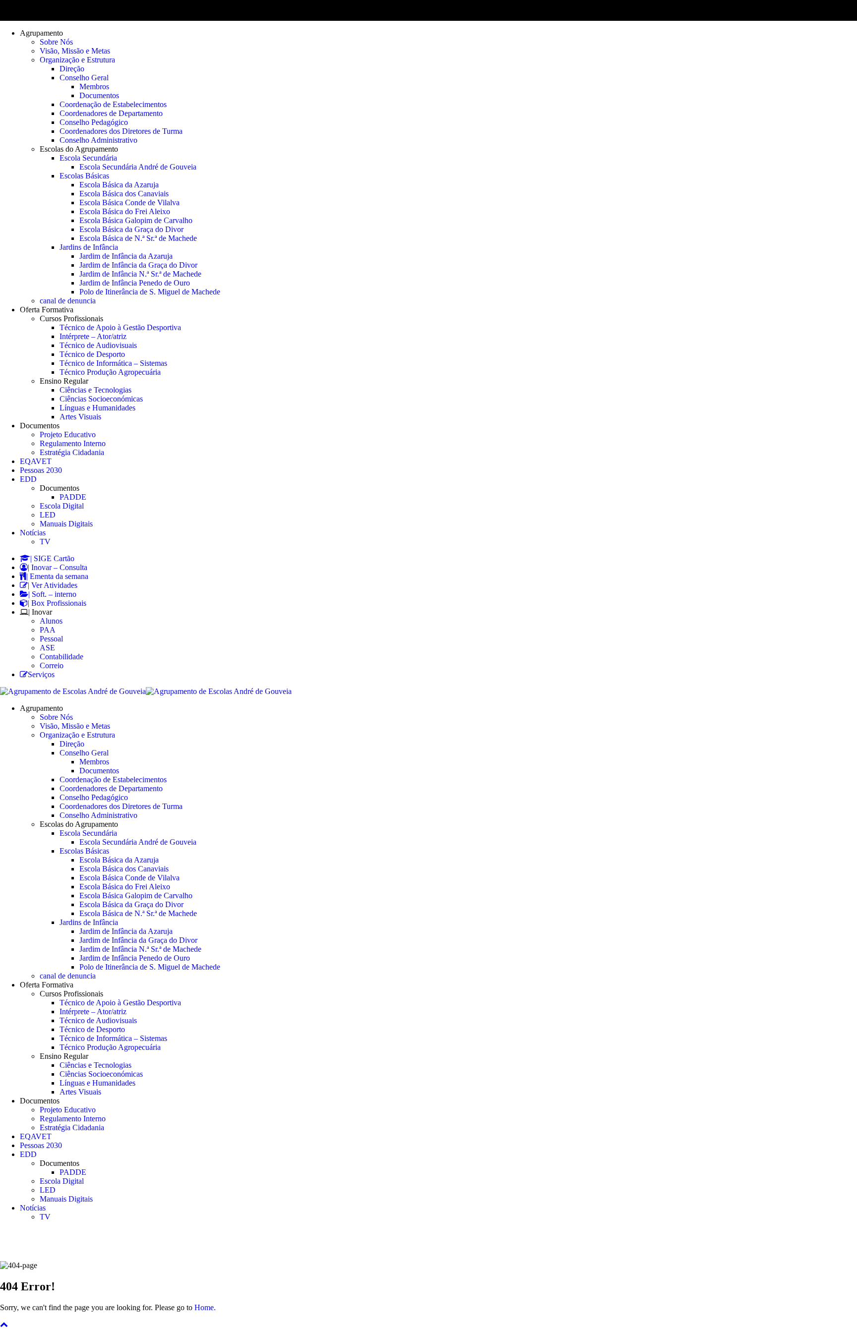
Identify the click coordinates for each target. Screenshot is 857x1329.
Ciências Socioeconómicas (101, 399)
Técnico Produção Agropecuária (110, 372)
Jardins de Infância (89, 247)
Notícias (33, 532)
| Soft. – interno (52, 594)
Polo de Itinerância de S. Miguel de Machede (149, 292)
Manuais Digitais (66, 524)
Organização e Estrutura (77, 60)
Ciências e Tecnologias (95, 390)
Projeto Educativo (68, 434)
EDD (28, 479)
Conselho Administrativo (98, 140)
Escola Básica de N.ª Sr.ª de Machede (138, 238)
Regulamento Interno (73, 443)
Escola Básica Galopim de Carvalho (135, 220)
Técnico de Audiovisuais (98, 345)
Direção (72, 68)
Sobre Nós (56, 42)
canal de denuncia (68, 300)
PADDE (73, 497)
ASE (47, 647)
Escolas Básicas (84, 176)
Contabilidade (61, 656)
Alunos (51, 621)
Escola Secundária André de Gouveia (137, 167)
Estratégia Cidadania (72, 452)
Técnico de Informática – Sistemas (113, 363)
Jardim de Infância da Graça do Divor (138, 265)
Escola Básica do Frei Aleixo (124, 211)
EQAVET (36, 461)
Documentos (99, 95)
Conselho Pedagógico (94, 122)
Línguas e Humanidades (97, 408)
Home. (205, 1307)
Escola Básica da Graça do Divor (131, 229)
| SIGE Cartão (52, 558)
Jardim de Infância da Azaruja (126, 256)
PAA (48, 630)
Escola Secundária (88, 158)
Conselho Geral (84, 77)
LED (48, 515)
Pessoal (51, 639)
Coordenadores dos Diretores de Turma (121, 131)
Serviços (41, 674)
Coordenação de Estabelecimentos (113, 104)
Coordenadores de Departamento (111, 113)
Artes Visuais (80, 416)
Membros (94, 86)
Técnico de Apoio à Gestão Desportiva (120, 327)
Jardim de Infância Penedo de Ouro (134, 283)
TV (45, 541)
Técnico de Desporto (92, 354)
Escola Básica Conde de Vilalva (129, 202)
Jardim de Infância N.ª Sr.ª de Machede (140, 274)
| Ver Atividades (52, 585)
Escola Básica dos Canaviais (124, 193)
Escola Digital (62, 506)
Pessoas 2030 (41, 470)
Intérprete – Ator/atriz (93, 336)
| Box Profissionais (57, 603)
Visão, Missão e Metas (75, 51)
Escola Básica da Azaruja (119, 184)
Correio (51, 665)
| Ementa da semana (57, 576)
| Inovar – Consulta (57, 567)
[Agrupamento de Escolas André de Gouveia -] (73, 691)
